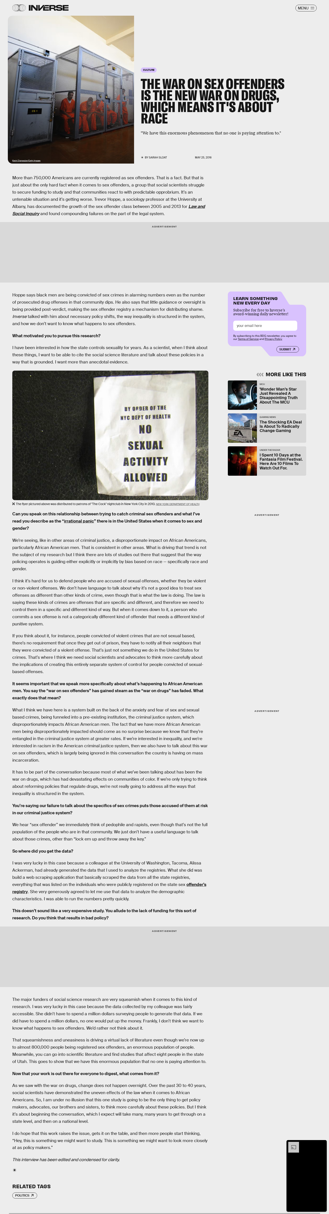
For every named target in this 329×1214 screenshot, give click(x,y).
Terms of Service (248, 339)
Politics (22, 1195)
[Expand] (291, 1144)
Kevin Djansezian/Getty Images (26, 160)
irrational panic (79, 521)
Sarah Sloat (158, 157)
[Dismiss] (321, 1144)
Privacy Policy (273, 339)
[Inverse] (48, 8)
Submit (285, 349)
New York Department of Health (177, 504)
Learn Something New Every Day (255, 300)
